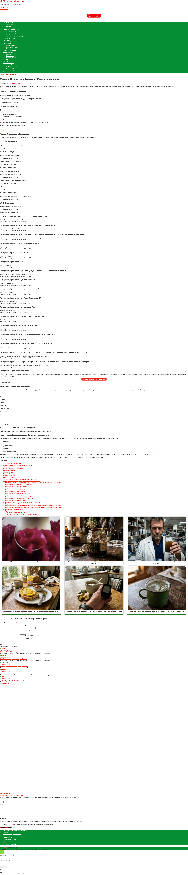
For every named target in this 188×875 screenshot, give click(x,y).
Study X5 (8, 26)
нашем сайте (22, 645)
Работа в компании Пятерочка (12, 463)
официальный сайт (32, 645)
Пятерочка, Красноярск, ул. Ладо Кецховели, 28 (17, 495)
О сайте (5, 843)
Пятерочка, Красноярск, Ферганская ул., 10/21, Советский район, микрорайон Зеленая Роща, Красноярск (33, 507)
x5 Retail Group (10, 24)
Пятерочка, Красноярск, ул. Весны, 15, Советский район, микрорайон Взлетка (25, 489)
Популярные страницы (9, 844)
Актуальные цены (11, 70)
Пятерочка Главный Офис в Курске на (10, 652)
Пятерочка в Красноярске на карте (13, 509)
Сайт (1, 808)
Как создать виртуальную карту (15, 36)
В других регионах (11, 57)
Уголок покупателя (16, 83)
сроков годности (70, 645)
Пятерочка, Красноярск (10, 467)
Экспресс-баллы (10, 45)
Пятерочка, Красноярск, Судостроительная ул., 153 (18, 498)
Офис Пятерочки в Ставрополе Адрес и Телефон (13, 673)
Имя (1, 802)
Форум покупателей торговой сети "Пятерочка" (23, 622)
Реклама (5, 832)
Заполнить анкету (11, 31)
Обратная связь (7, 837)
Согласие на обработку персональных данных (15, 830)
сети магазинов (60, 645)
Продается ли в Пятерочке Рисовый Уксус (12, 680)
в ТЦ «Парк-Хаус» (8, 472)
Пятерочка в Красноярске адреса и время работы (17, 465)
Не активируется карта (15, 33)
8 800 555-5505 (4, 9)
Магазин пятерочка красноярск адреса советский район (19, 479)
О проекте (6, 835)
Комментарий (4, 818)
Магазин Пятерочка (11, 64)
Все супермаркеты (11, 68)
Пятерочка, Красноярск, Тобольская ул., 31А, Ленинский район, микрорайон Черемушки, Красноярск (32, 482)
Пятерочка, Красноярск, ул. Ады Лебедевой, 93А (17, 484)
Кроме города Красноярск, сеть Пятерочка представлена (20, 514)
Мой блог (5, 12)
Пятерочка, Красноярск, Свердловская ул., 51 (16, 493)
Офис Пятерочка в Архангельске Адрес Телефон (13, 659)
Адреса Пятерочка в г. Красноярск (13, 468)
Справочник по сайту (9, 841)
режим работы (51, 645)
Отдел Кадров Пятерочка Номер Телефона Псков (14, 666)
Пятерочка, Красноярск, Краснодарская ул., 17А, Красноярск (20, 504)
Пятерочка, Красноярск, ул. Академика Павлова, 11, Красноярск (21, 481)
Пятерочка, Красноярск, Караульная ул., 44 (15, 500)
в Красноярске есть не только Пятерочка (15, 512)
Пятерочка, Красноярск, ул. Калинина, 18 (15, 491)
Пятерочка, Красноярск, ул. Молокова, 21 (15, 488)
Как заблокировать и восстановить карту (17, 35)
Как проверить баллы (12, 47)
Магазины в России (11, 66)
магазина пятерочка (13, 645)
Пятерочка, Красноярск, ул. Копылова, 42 (15, 486)
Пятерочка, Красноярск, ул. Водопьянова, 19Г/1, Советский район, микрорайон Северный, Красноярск (32, 505)
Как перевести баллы (12, 49)
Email (2, 805)
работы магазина (42, 645)
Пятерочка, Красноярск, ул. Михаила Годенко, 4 (17, 497)
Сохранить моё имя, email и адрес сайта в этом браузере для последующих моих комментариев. (29, 824)
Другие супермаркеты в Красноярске (14, 511)
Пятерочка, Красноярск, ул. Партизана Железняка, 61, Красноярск (22, 502)
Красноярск (4, 645)
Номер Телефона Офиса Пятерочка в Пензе (12, 795)
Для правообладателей (9, 839)
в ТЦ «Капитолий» (8, 477)
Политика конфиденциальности (12, 834)
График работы (10, 56)
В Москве (8, 54)
